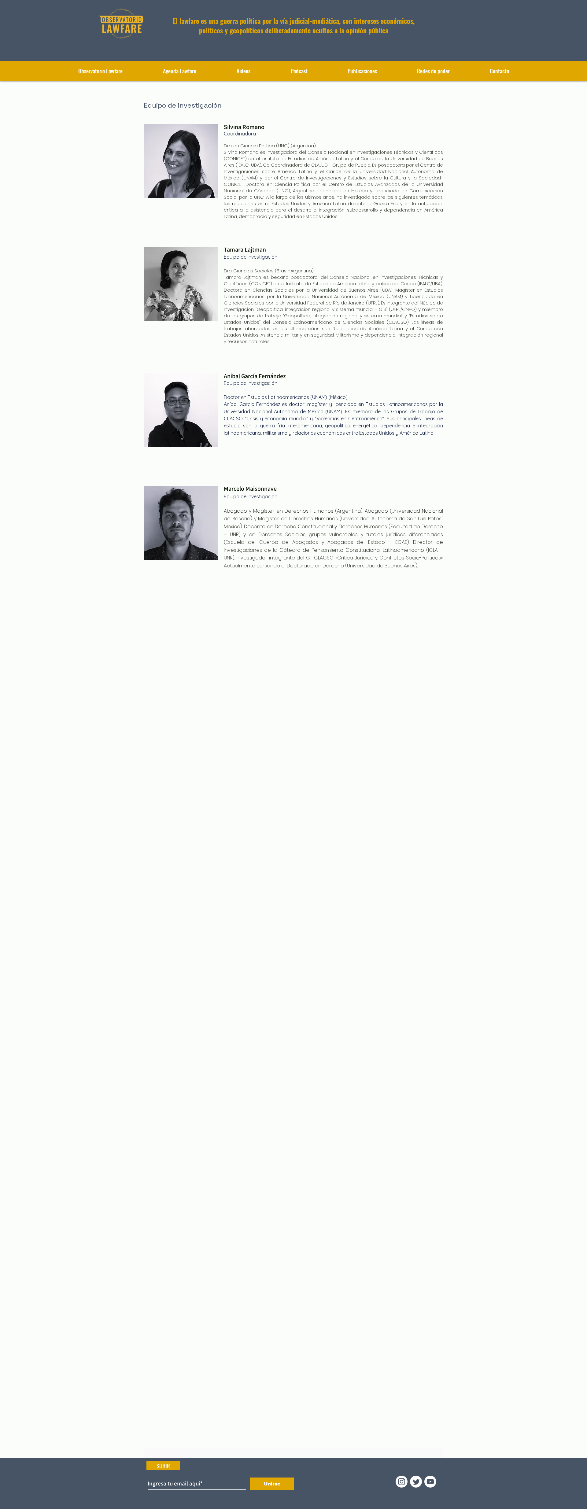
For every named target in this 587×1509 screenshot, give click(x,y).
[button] (362, 71)
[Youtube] (430, 1482)
